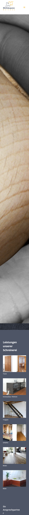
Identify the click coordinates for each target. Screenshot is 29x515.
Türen (5, 374)
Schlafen (5, 443)
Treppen (5, 420)
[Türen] (14, 363)
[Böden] (14, 455)
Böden (5, 466)
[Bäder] (14, 478)
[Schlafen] (14, 432)
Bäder (5, 488)
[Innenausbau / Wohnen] (14, 386)
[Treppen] (14, 409)
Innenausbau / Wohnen (10, 397)
